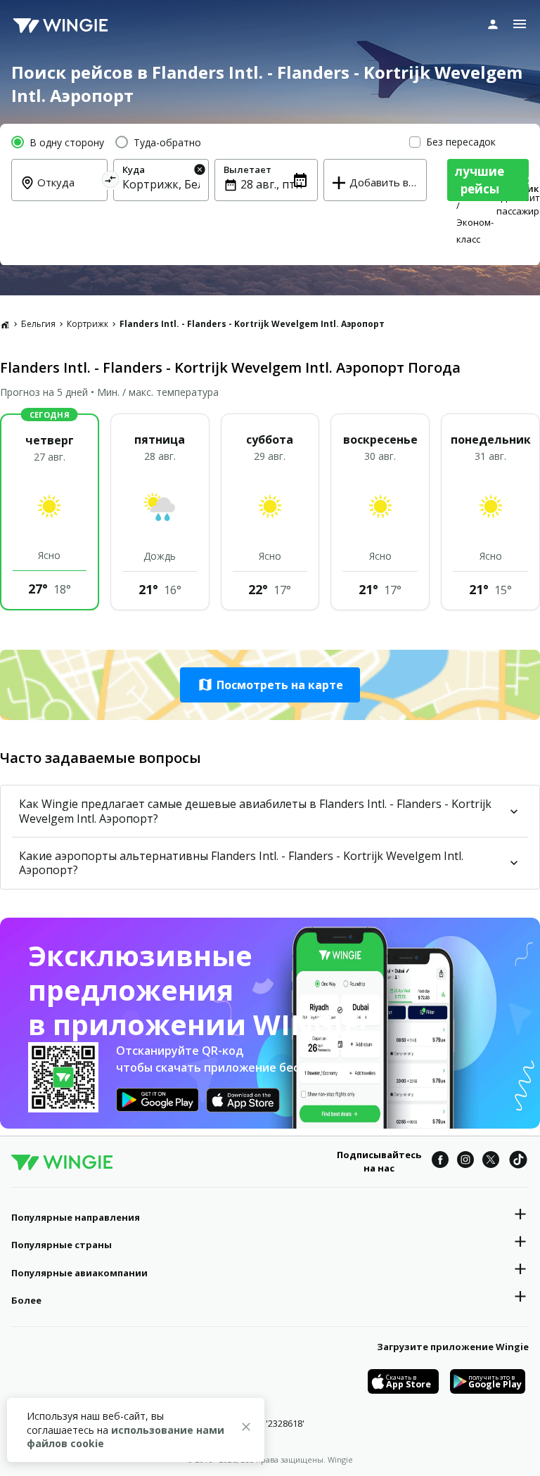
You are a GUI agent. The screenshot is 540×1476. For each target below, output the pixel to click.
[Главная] (5, 324)
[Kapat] (246, 1429)
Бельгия (38, 323)
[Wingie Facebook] (440, 1161)
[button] (270, 685)
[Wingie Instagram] (465, 1161)
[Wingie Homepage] (60, 24)
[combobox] (67, 192)
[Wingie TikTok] (518, 1161)
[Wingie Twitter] (490, 1161)
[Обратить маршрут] (110, 182)
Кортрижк (87, 323)
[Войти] (493, 24)
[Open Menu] (519, 24)
